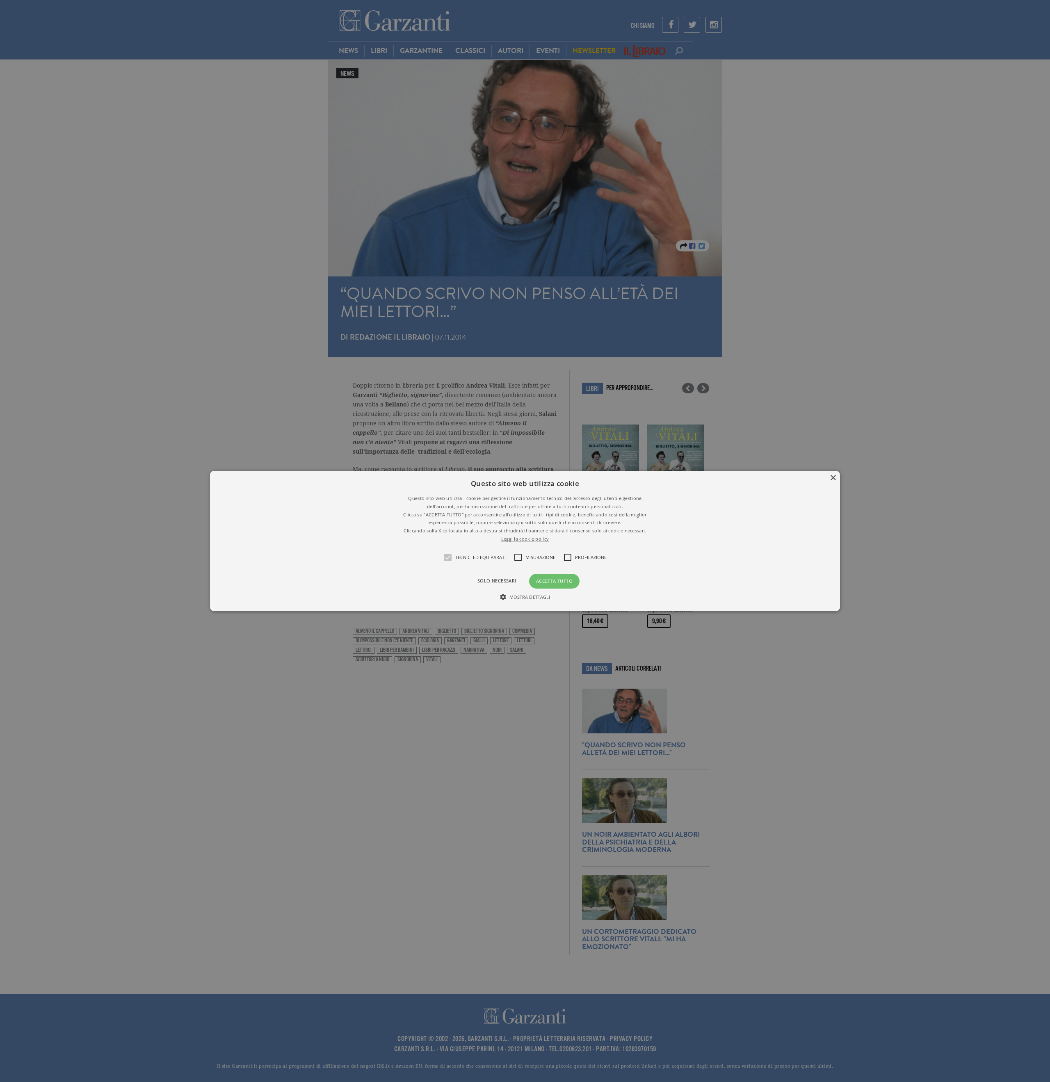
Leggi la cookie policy (525, 539)
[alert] (525, 541)
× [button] (833, 478)
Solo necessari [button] (496, 581)
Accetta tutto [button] (554, 581)
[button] (525, 541)
